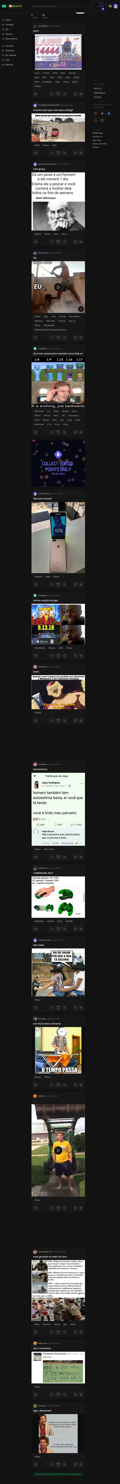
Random (9, 34)
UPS (37, 77)
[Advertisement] (103, 44)
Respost (39, 576)
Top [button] (7, 29)
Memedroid (100, 93)
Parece (47, 415)
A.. (64, 415)
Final (38, 420)
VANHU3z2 (42, 868)
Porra (65, 234)
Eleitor (38, 86)
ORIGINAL (40, 921)
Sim (55, 145)
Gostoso (47, 1324)
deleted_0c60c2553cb (47, 164)
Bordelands (40, 648)
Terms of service (100, 143)
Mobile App (98, 133)
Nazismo (39, 321)
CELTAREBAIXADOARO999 (49, 105)
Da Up (72, 321)
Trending (9, 24)
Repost (52, 648)
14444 (46, 73)
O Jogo (63, 316)
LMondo (41, 1096)
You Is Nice (49, 849)
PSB (60, 77)
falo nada (38, 945)
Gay (46, 316)
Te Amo (63, 321)
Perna (75, 82)
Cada (57, 411)
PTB (55, 73)
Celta (38, 145)
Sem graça (39, 168)
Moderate (9, 50)
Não (58, 82)
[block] (81, 94)
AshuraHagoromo (45, 1251)
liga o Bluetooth (42, 1410)
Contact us (97, 136)
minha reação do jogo (45, 600)
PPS (52, 77)
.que (70, 420)
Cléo (63, 73)
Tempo (38, 1077)
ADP (68, 77)
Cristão (98, 97)
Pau (54, 316)
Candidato (48, 82)
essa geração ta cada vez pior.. (50, 1256)
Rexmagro (42, 1018)
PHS (37, 82)
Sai (35, 257)
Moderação (49, 325)
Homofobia (74, 316)
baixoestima (40, 769)
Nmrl (73, 1324)
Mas (55, 420)
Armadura (74, 415)
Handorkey (42, 667)
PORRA (70, 921)
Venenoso (42, 1405)
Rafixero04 (42, 1343)
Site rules (97, 140)
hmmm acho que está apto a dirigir (53, 110)
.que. (58, 424)
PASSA (38, 712)
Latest (8, 19)
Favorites (9, 45)
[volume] (81, 309)
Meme (38, 234)
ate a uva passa (42, 1348)
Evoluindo (40, 424)
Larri (36, 30)
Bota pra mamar (42, 498)
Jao (65, 1324)
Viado (38, 316)
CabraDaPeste (43, 493)
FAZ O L (98, 88)
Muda (46, 420)
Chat (7, 60)
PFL (45, 77)
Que (75, 411)
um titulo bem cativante (47, 1023)
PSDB (77, 77)
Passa (66, 82)
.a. (49, 411)
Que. (57, 415)
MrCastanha (43, 253)
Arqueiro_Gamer (45, 940)
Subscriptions (11, 38)
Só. (63, 420)
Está (78, 420)
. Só (50, 424)
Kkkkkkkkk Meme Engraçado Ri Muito (51, 330)
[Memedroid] (4, 6)
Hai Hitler (51, 321)
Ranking (9, 64)
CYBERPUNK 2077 (43, 873)
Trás (66, 424)
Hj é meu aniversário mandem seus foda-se (58, 353)
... (34, 1100)
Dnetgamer (42, 348)
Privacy (96, 147)
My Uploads (10, 55)
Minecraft (40, 411)
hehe (36, 671)
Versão (66, 411)
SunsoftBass (43, 26)
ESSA (60, 921)
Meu (37, 1324)
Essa (56, 234)
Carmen (73, 73)
